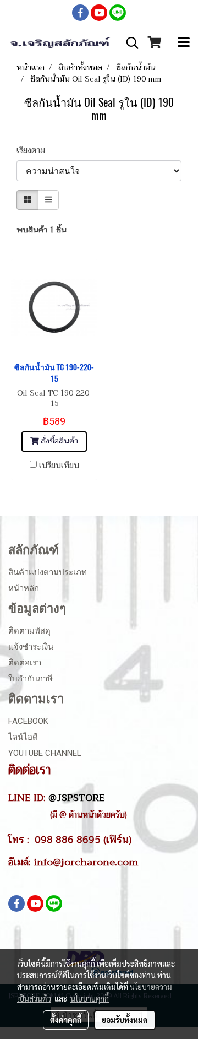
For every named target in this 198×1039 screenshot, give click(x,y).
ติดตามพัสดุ (29, 631)
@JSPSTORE (76, 798)
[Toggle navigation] (184, 43)
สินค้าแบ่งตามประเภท (47, 572)
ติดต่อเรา (24, 663)
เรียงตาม (34, 150)
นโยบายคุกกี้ (89, 998)
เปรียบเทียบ (59, 465)
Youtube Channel (44, 753)
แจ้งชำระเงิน (30, 647)
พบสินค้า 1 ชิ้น (41, 230)
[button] (129, 43)
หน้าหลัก (23, 588)
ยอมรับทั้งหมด (125, 1020)
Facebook (28, 721)
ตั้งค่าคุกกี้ (65, 1020)
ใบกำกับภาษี (30, 679)
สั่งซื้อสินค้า (58, 441)
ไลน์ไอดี (23, 737)
